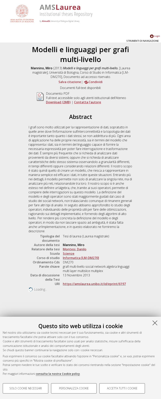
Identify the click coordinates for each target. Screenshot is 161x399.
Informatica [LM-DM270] (81, 258)
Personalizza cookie (74, 388)
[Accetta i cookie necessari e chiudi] (155, 323)
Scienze (68, 253)
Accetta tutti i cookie (122, 388)
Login (157, 35)
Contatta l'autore (87, 102)
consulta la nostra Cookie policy (58, 374)
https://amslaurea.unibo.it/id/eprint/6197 (94, 284)
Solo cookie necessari (25, 388)
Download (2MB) (58, 102)
